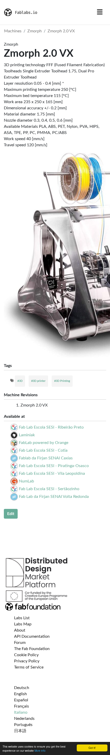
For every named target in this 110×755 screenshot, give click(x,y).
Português (23, 725)
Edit (10, 514)
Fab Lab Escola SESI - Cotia (43, 450)
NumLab (26, 481)
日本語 (20, 731)
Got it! (92, 748)
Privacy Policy (26, 661)
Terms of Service (28, 667)
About (19, 630)
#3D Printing (62, 381)
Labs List (22, 618)
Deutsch (21, 688)
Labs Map (22, 624)
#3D (20, 381)
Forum (20, 643)
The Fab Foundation (32, 649)
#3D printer (38, 381)
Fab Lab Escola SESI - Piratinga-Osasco (54, 466)
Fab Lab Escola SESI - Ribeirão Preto (51, 427)
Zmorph (34, 31)
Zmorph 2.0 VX (61, 31)
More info (40, 750)
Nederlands (24, 719)
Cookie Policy (26, 655)
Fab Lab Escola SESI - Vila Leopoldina (52, 473)
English (20, 694)
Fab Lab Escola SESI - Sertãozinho (49, 489)
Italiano (20, 712)
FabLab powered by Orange (43, 443)
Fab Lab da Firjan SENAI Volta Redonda (54, 497)
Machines (12, 31)
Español (21, 700)
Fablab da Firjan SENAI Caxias (46, 458)
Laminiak (27, 435)
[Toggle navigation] (100, 12)
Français (21, 706)
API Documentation (32, 636)
